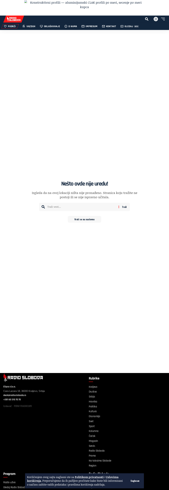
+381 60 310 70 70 (12, 399)
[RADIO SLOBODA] (13, 19)
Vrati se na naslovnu (84, 219)
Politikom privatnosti (89, 477)
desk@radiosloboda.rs (14, 395)
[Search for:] (82, 207)
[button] (135, 481)
